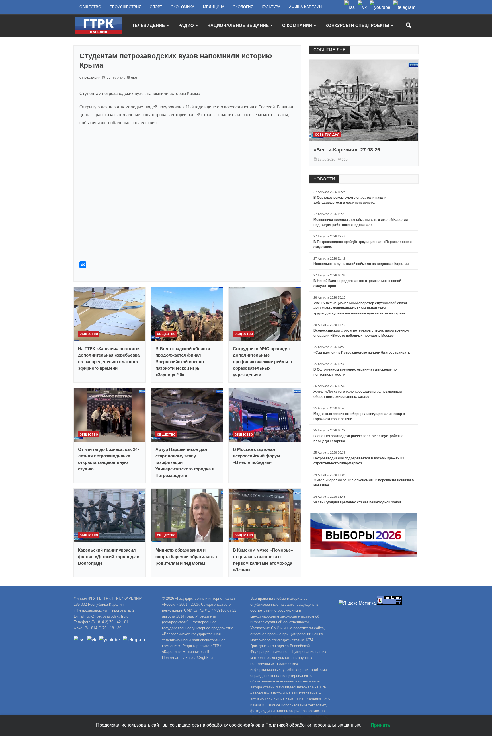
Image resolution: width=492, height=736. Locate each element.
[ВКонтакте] (82, 264)
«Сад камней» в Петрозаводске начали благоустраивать (361, 353)
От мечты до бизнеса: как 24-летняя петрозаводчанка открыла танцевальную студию (108, 459)
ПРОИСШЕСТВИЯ (125, 7)
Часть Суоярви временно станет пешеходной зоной (357, 502)
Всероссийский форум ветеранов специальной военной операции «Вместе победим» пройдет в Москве (361, 333)
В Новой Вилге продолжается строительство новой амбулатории (357, 283)
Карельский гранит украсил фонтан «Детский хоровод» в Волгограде (108, 557)
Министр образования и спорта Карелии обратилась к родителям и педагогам (186, 557)
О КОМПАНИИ (297, 25)
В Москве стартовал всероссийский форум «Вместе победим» (256, 456)
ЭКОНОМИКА (182, 7)
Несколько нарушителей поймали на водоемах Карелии (361, 264)
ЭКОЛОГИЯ (243, 7)
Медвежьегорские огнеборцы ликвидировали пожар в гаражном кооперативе (359, 416)
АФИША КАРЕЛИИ (305, 7)
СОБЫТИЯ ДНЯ (329, 49)
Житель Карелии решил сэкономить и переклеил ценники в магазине (363, 482)
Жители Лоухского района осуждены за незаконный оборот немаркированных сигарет (357, 394)
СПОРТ (156, 7)
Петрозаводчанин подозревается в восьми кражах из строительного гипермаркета (358, 460)
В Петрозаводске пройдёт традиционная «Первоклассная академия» (362, 244)
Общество (88, 334)
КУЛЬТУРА (271, 7)
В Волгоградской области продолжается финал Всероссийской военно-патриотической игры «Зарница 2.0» (182, 361)
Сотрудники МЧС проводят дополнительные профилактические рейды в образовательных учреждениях (262, 361)
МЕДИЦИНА (213, 7)
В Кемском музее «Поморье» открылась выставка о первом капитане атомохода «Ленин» (263, 560)
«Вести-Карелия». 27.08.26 (346, 150)
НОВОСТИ (324, 178)
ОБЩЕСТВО (90, 7)
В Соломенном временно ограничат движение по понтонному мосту (355, 372)
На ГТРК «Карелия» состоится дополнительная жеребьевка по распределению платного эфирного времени (109, 358)
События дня (327, 135)
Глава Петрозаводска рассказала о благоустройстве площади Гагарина (358, 438)
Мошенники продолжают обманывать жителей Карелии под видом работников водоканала (360, 222)
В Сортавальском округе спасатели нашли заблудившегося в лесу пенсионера (349, 200)
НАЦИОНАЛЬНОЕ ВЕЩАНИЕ (238, 25)
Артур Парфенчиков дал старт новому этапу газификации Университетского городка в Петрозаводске (184, 462)
